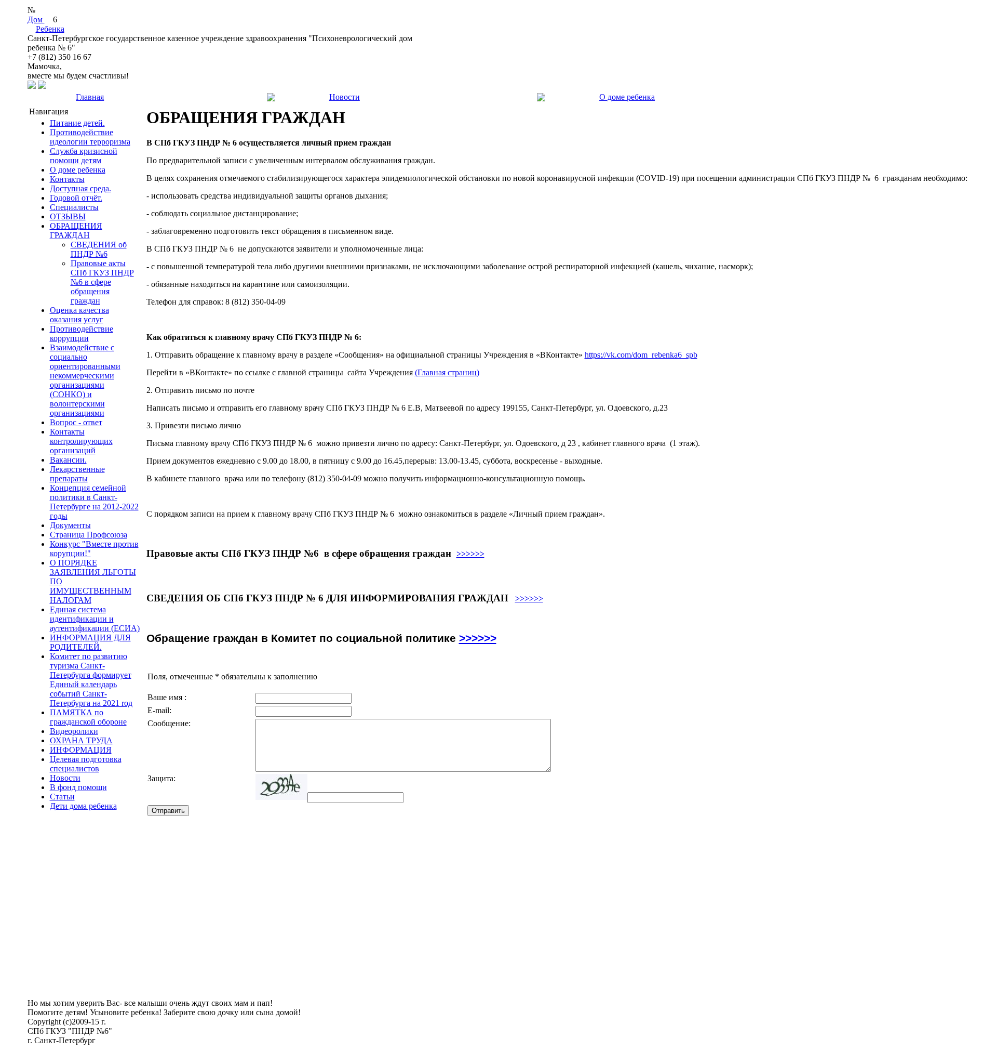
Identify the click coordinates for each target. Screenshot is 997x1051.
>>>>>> (470, 553)
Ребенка (50, 28)
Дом (36, 19)
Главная (90, 97)
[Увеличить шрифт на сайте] (32, 86)
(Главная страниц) (447, 372)
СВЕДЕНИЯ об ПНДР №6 (99, 249)
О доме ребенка (627, 97)
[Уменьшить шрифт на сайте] (42, 86)
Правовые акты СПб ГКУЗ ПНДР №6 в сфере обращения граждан (102, 282)
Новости (344, 97)
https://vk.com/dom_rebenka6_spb (641, 354)
